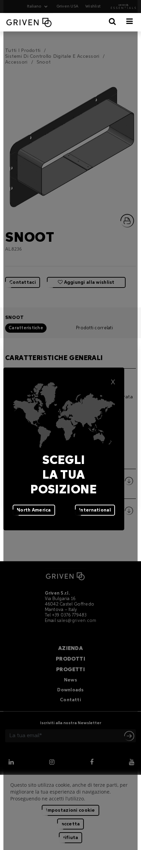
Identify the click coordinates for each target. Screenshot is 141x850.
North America (34, 510)
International (95, 510)
